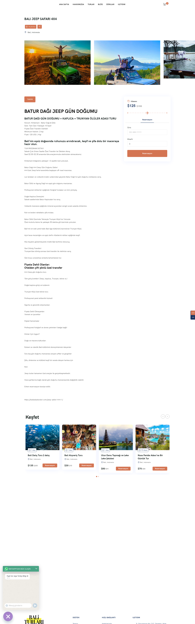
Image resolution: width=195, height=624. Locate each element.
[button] (97, 476)
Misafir (130, 139)
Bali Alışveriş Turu (73, 455)
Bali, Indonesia (34, 32)
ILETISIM (121, 4)
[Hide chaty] (8, 616)
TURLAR (91, 4)
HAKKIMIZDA (78, 4)
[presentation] (163, 416)
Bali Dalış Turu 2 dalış (39, 455)
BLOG (100, 4)
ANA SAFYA (64, 4)
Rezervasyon (147, 153)
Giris (129, 127)
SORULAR (110, 4)
